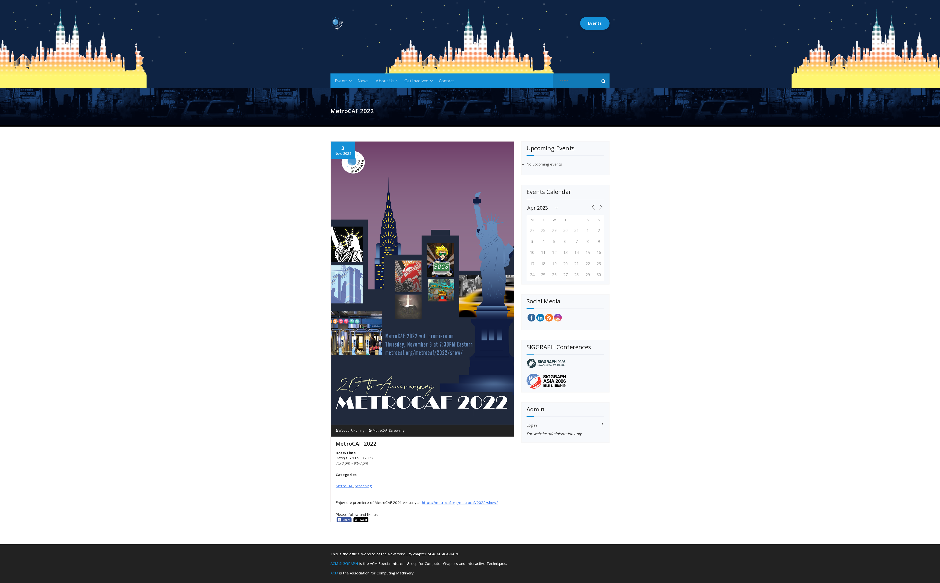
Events (341, 80)
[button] (604, 81)
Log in (532, 425)
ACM (334, 573)
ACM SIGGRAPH (344, 563)
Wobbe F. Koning (351, 430)
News (363, 80)
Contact (446, 80)
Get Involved (416, 80)
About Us (385, 80)
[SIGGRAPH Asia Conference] (565, 381)
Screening (396, 430)
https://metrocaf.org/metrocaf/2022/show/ (460, 502)
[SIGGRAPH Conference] (565, 363)
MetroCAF (380, 430)
